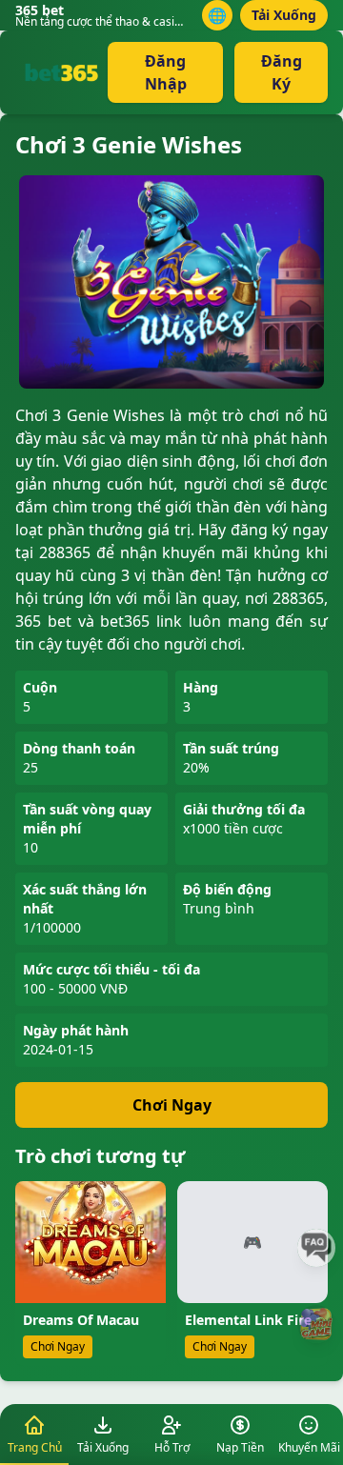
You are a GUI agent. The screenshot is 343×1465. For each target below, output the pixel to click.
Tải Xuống (284, 15)
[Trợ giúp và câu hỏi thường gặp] (316, 1248)
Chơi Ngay (172, 1104)
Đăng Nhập (166, 72)
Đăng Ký (281, 72)
